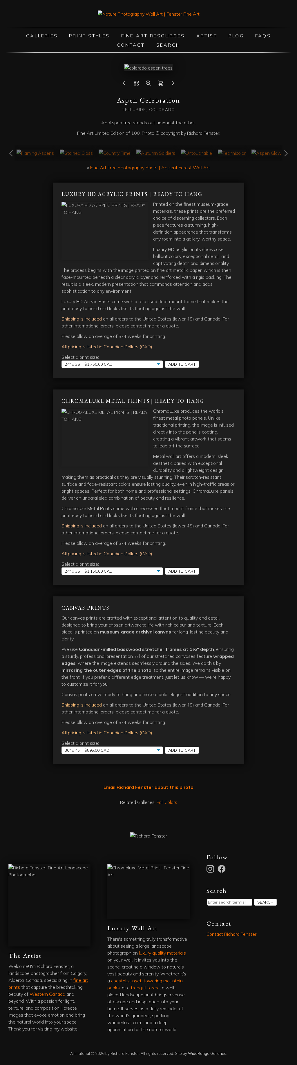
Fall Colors (167, 802)
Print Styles (89, 36)
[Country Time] (115, 153)
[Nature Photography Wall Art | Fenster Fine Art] (149, 14)
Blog (236, 36)
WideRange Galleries (207, 1053)
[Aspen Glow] (266, 153)
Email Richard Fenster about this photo (148, 787)
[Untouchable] (196, 153)
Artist (206, 36)
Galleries (42, 36)
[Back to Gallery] (136, 85)
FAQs (263, 36)
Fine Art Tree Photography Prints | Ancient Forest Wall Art (150, 167)
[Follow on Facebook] (222, 868)
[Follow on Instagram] (211, 868)
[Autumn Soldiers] (155, 153)
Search (168, 45)
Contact (131, 45)
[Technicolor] (232, 153)
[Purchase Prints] (160, 85)
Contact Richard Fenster (231, 934)
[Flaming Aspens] (35, 153)
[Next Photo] (173, 85)
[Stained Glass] (76, 153)
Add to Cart (182, 364)
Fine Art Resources (153, 36)
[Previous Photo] (124, 85)
